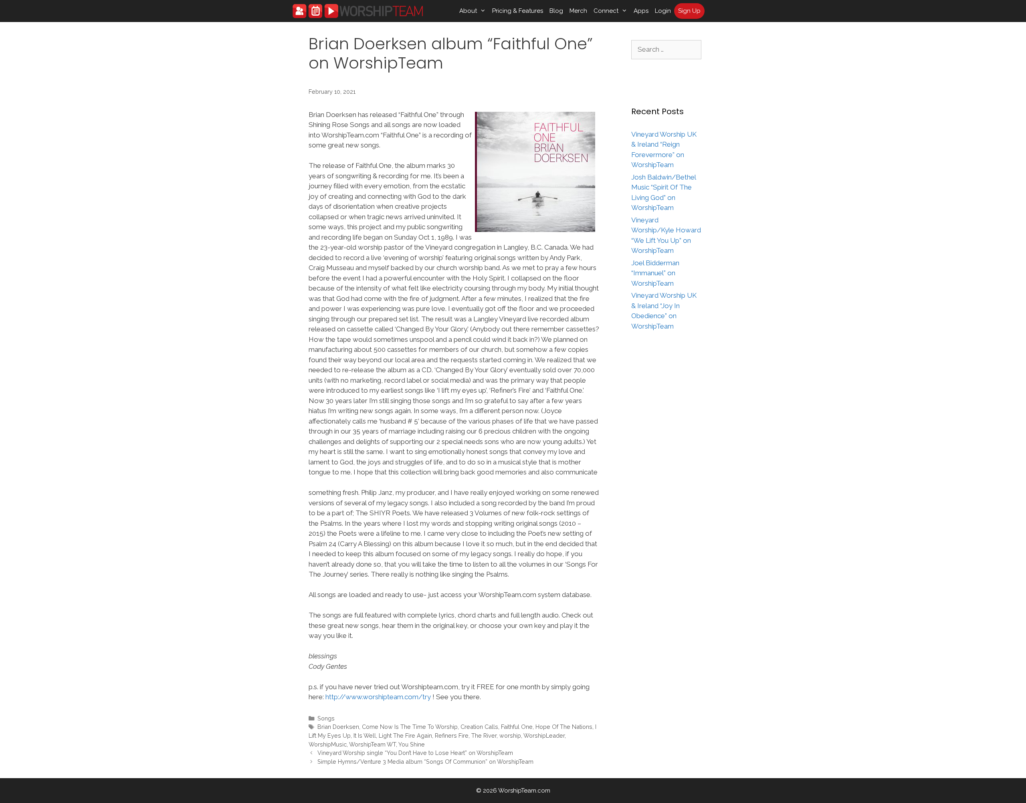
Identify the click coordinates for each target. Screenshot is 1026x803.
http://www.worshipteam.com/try (378, 697)
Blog (556, 10)
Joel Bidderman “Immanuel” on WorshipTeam (655, 273)
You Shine (411, 744)
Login (663, 10)
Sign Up (689, 10)
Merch (578, 10)
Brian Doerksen (338, 726)
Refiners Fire (452, 735)
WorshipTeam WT (372, 744)
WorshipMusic (328, 744)
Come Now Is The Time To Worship (410, 726)
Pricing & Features (517, 10)
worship (510, 735)
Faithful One (517, 726)
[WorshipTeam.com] (358, 11)
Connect (606, 10)
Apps (641, 10)
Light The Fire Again (405, 735)
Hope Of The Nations (563, 726)
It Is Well (364, 735)
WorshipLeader (544, 735)
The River (484, 735)
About (468, 10)
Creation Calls (479, 726)
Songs (326, 718)
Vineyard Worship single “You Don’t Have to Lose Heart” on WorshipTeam (415, 752)
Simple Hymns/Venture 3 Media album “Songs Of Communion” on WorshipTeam (425, 761)
